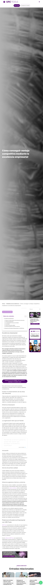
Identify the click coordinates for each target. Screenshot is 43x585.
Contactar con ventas (25, 5)
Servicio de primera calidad (10, 325)
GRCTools (4, 525)
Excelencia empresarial (9, 318)
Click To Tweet (21, 447)
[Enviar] (39, 309)
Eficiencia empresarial (9, 321)
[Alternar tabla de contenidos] (25, 316)
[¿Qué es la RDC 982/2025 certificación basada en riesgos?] (21, 574)
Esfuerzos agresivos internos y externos (13, 326)
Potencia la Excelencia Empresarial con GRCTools (14, 328)
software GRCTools (9, 538)
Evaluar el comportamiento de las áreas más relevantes (15, 320)
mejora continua (12, 487)
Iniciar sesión (16, 5)
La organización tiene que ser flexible (12, 322)
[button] (40, 582)
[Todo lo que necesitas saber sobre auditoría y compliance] (35, 574)
